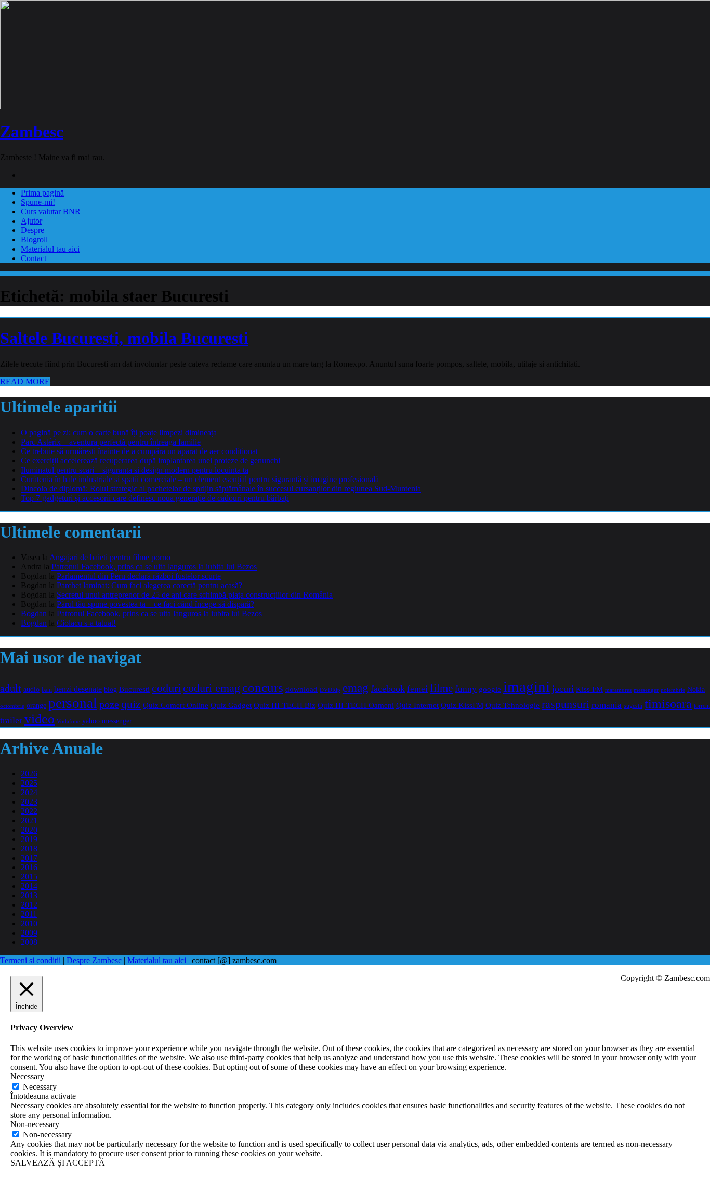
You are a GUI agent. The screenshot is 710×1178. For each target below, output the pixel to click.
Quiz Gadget (231, 705)
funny (466, 689)
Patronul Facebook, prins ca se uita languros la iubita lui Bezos (154, 566)
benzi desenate (78, 689)
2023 (29, 801)
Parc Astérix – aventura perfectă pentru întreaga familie (111, 441)
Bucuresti (134, 689)
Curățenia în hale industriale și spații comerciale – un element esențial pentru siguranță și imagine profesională (200, 479)
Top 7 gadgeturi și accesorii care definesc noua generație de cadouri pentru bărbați (155, 498)
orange (36, 705)
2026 (29, 773)
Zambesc (31, 131)
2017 (29, 857)
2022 (29, 811)
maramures (618, 690)
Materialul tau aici (50, 248)
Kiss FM (589, 688)
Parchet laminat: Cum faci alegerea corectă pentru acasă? (149, 585)
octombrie (12, 706)
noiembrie (673, 690)
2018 (29, 848)
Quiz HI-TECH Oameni (356, 705)
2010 (29, 923)
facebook (388, 688)
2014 (29, 886)
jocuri (563, 688)
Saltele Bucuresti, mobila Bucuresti (124, 338)
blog (110, 689)
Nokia (696, 689)
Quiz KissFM (462, 705)
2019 (29, 839)
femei (417, 689)
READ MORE (25, 381)
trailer (11, 720)
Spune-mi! (38, 202)
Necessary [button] (27, 1076)
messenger (646, 690)
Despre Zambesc (94, 960)
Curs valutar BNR (51, 211)
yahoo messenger (107, 721)
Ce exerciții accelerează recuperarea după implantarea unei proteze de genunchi (150, 460)
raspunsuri (565, 703)
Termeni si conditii (30, 960)
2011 (29, 914)
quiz (131, 703)
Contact (33, 258)
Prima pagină (42, 192)
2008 (29, 942)
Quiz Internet (417, 705)
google (490, 689)
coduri (166, 688)
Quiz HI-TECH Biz (284, 705)
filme (441, 688)
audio (31, 689)
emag (356, 687)
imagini (526, 686)
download (301, 688)
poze (109, 704)
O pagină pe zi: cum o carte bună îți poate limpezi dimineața (119, 432)
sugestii (633, 705)
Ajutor (31, 220)
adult (10, 688)
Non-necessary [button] (34, 1124)
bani (47, 690)
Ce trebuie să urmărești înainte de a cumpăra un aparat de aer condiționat (139, 451)
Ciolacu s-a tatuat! (86, 622)
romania (606, 705)
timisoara (668, 703)
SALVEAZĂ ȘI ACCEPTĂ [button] (57, 1162)
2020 (29, 829)
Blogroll (34, 239)
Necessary (40, 1086)
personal (72, 703)
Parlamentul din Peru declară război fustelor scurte (139, 576)
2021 (29, 820)
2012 (29, 904)
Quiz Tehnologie (512, 705)
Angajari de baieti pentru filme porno (109, 557)
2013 (29, 895)
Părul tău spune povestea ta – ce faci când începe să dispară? (155, 604)
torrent (702, 705)
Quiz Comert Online (175, 705)
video (39, 719)
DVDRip (330, 690)
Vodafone (68, 721)
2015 (29, 876)
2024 (29, 792)
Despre (32, 230)
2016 (29, 867)
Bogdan (34, 613)
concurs (262, 687)
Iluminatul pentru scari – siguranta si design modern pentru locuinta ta (134, 469)
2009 (29, 932)
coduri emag (211, 687)
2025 (29, 783)
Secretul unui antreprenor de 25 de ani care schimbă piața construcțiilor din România (195, 594)
